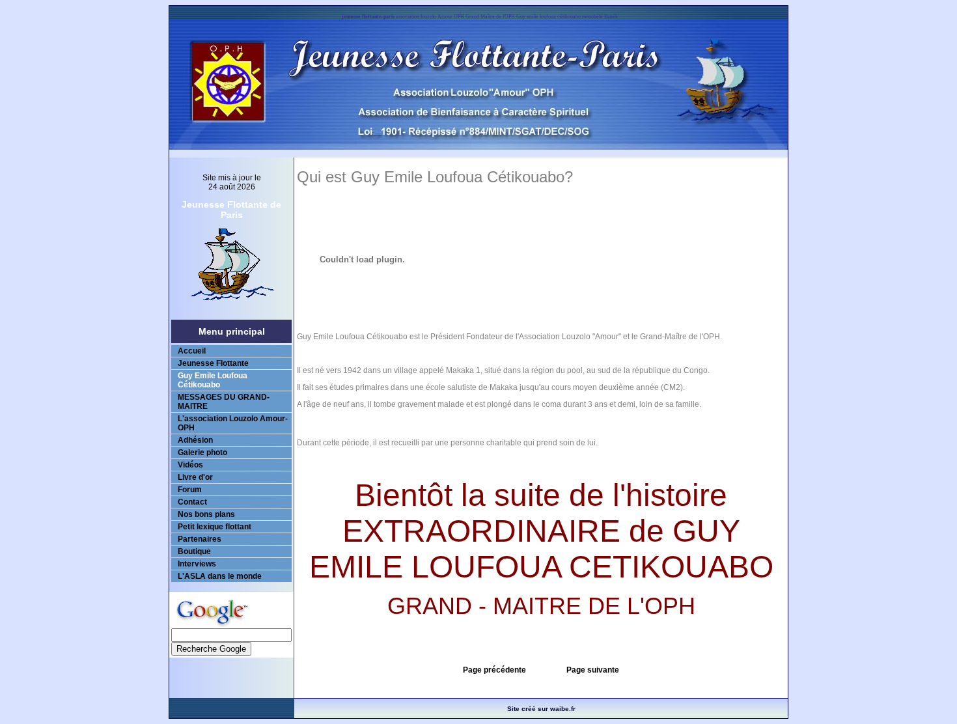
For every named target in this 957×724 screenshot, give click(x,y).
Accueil (192, 350)
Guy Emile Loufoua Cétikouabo (212, 380)
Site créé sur (541, 708)
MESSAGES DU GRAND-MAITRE (224, 402)
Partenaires (199, 539)
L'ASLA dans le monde (220, 576)
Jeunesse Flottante (213, 363)
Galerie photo (202, 452)
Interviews (197, 563)
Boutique (194, 551)
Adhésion (195, 440)
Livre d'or (195, 477)
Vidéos (190, 464)
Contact (192, 502)
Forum (190, 489)
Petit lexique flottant (214, 526)
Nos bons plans (206, 514)
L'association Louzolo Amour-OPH (233, 423)
